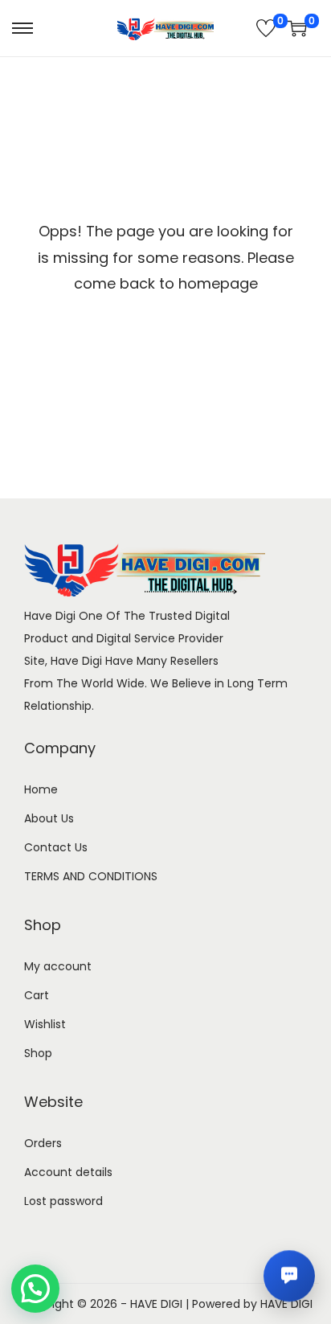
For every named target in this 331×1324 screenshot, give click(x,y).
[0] (266, 28)
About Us (49, 818)
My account (58, 966)
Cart (36, 995)
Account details (68, 1172)
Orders (43, 1143)
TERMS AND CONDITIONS (90, 876)
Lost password (63, 1201)
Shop (38, 1053)
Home (41, 789)
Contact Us (56, 847)
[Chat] (289, 1275)
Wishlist (45, 1024)
